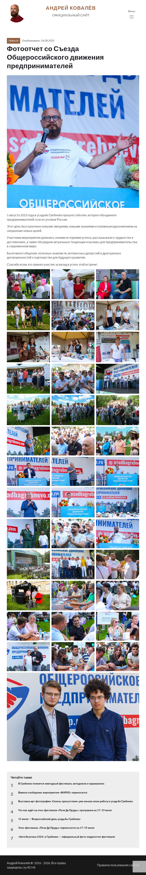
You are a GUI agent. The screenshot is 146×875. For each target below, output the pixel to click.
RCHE (31, 867)
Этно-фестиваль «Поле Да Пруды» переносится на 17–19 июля (56, 827)
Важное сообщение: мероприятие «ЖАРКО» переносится (52, 792)
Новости (13, 40)
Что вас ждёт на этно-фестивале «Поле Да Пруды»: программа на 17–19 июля (65, 810)
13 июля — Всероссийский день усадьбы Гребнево (49, 819)
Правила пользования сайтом (118, 865)
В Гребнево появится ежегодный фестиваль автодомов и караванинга (61, 783)
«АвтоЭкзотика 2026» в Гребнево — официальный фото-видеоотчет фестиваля (66, 836)
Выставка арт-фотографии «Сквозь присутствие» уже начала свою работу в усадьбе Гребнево (75, 801)
